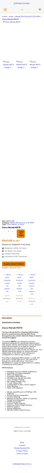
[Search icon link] (22, 10)
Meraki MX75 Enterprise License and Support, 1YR (7, 283)
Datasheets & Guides (11, 322)
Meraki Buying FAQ (22, 448)
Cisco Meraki (12, 224)
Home (4, 16)
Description (7, 318)
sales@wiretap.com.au (22, 464)
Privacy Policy (22, 451)
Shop (11, 16)
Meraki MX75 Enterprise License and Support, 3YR (19, 283)
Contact (22, 445)
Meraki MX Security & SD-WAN (27, 16)
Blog (22, 442)
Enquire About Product (14, 264)
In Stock (21, 224)
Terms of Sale (22, 454)
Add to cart (21, 234)
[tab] (22, 318)
